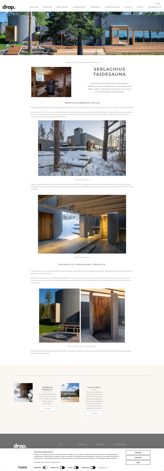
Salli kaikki (138, 452)
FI (156, 3)
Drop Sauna (62, 7)
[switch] (62, 467)
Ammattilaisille (112, 7)
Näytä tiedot (102, 467)
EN (159, 3)
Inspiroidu (95, 7)
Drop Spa (34, 7)
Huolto (128, 7)
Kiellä (138, 462)
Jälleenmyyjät (155, 7)
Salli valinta (138, 457)
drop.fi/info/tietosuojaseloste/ (50, 462)
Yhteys (140, 7)
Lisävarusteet (79, 7)
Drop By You (78, 62)
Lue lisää (47, 409)
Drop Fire (47, 7)
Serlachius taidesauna (91, 62)
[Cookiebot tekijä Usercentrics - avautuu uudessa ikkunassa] (22, 467)
